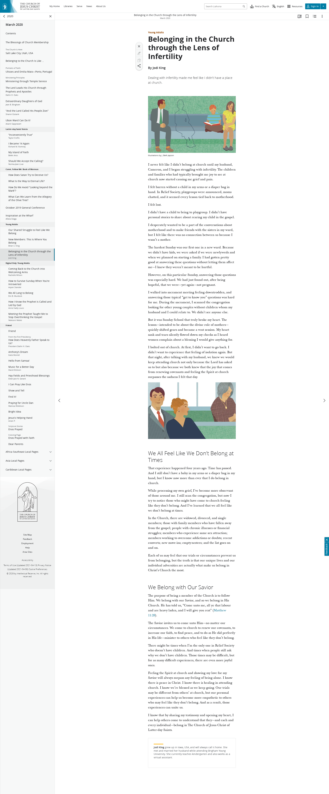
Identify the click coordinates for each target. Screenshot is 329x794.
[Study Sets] (299, 16)
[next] (324, 400)
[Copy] (139, 60)
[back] (4, 16)
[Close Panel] (50, 16)
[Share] (139, 66)
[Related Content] (314, 16)
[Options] (322, 16)
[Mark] (139, 53)
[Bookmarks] (307, 16)
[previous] (59, 400)
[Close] (139, 46)
